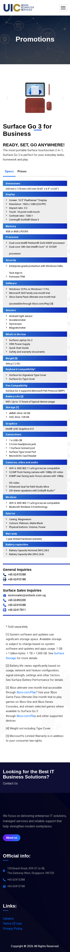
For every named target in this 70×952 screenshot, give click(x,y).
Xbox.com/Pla (25, 716)
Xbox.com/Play (26, 692)
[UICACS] (18, 8)
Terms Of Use (12, 923)
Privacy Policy (12, 928)
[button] (7, 97)
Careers (8, 918)
